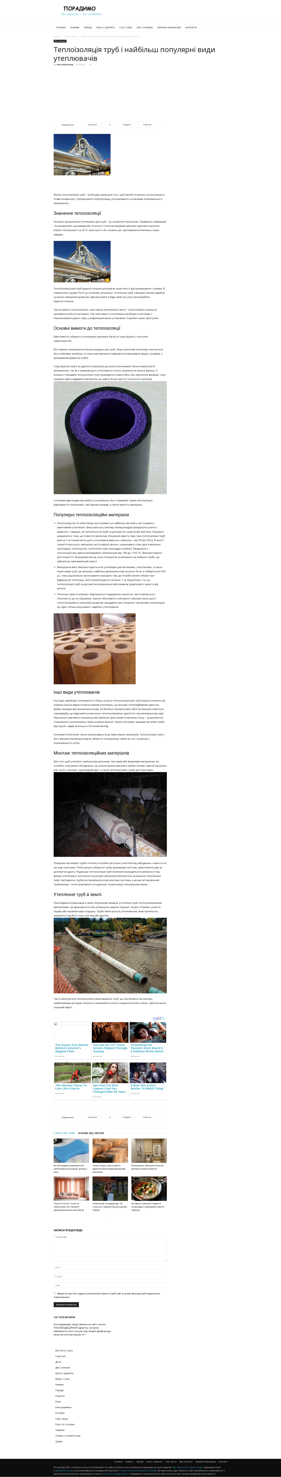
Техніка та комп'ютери (67, 1435)
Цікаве (59, 1441)
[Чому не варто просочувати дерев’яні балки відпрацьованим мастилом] (110, 1151)
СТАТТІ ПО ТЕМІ (64, 1133)
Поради (88, 27)
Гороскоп (60, 1356)
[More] (158, 124)
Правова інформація (169, 27)
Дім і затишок (145, 27)
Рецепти (60, 1395)
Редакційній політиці (64, 1470)
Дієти (58, 1361)
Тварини (60, 1430)
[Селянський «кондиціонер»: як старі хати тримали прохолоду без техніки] (110, 1189)
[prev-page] (107, 1216)
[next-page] (112, 1216)
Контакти (191, 27)
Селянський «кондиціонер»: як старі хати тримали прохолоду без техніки (110, 1206)
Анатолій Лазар (65, 64)
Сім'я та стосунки (64, 1424)
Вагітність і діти (64, 1350)
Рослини (60, 1412)
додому (57, 36)
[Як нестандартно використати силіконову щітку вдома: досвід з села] (71, 1151)
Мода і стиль (62, 1378)
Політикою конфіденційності (116, 1473)
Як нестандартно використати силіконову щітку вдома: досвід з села (70, 1168)
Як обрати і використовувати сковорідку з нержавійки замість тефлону (148, 1206)
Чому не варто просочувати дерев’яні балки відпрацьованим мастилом (109, 1168)
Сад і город (125, 27)
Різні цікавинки (63, 1407)
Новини (74, 27)
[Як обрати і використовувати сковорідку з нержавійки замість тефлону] (149, 1189)
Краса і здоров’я (105, 27)
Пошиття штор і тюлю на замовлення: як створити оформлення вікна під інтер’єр (69, 1206)
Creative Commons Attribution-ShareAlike (138, 1470)
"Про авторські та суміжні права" (187, 1467)
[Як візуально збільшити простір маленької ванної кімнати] (149, 1151)
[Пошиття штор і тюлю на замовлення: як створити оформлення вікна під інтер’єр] (71, 1189)
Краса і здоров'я (64, 1373)
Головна (61, 27)
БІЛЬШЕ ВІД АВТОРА (91, 1133)
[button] (223, 27)
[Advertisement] (168, 12)
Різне (58, 1401)
